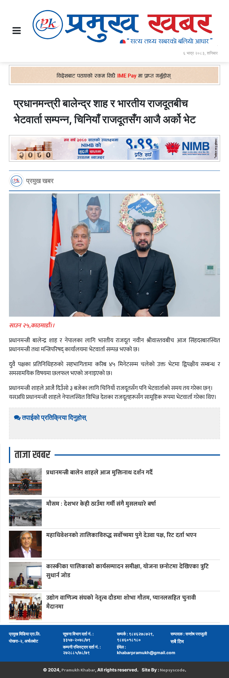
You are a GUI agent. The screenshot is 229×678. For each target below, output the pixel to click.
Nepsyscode (172, 670)
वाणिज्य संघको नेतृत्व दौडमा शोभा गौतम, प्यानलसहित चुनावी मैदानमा (121, 602)
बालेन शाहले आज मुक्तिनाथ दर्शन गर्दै (99, 473)
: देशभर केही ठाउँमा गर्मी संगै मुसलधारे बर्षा (101, 504)
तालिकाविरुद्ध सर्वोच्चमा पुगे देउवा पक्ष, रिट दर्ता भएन (121, 535)
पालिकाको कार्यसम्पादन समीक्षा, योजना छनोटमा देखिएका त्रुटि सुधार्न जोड (127, 571)
